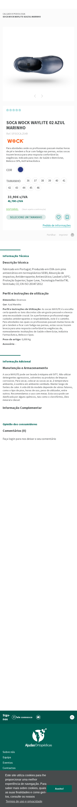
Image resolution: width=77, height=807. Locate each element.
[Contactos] (38, 717)
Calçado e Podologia (14, 13)
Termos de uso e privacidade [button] (24, 801)
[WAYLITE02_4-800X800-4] (38, 64)
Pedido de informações (57, 225)
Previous (35, 96)
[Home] (38, 737)
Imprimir (63, 234)
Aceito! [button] (59, 788)
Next (42, 96)
